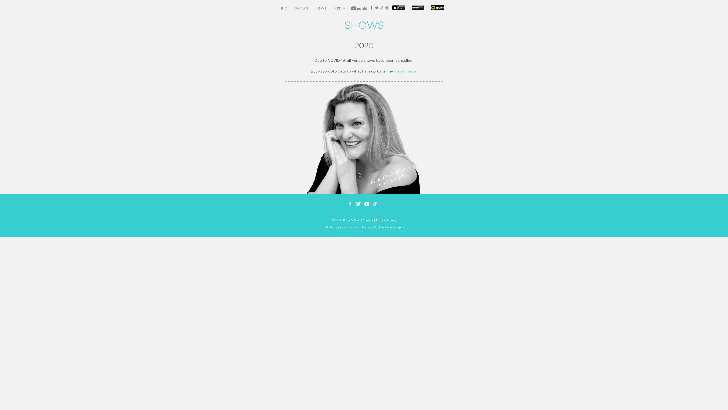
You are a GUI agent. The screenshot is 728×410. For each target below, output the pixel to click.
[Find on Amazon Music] (418, 8)
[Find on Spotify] (437, 8)
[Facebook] (372, 8)
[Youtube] (358, 9)
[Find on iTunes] (398, 8)
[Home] (387, 8)
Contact (368, 220)
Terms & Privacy (386, 220)
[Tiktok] (382, 8)
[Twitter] (377, 8)
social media (405, 71)
